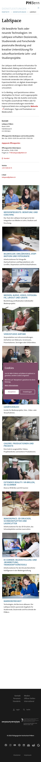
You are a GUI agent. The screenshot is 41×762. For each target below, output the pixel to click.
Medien (27, 696)
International (29, 701)
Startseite (5, 12)
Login (18, 710)
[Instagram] (10, 745)
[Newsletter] (28, 745)
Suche (28, 710)
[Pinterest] (19, 745)
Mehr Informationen (11, 385)
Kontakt (17, 696)
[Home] (32, 2)
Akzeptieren (12, 392)
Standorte (16, 701)
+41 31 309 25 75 (7, 168)
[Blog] (33, 745)
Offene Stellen (29, 698)
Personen (16, 698)
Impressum (27, 755)
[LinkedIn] (24, 745)
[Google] (38, 745)
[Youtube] (15, 745)
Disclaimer (16, 755)
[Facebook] (6, 745)
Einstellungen (27, 392)
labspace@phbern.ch (9, 177)
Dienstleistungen (14, 8)
